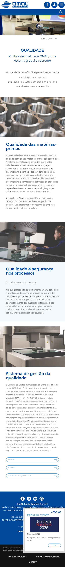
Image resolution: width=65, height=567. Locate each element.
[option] (32, 25)
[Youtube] (35, 499)
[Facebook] (23, 499)
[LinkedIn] (29, 499)
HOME (43, 39)
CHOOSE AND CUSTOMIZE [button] (48, 557)
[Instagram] (41, 499)
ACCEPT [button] (33, 562)
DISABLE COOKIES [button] (17, 557)
